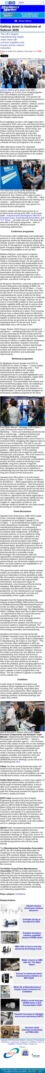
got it (40, 1071)
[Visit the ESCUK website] (37, 1057)
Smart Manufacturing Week (28, 218)
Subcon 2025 (6, 90)
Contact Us (33, 1044)
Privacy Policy (22, 1044)
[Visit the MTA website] (12, 1057)
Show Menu (25, 21)
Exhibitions (20, 894)
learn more (32, 1071)
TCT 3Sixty (5, 220)
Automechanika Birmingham (19, 215)
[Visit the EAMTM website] (26, 1057)
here (16, 675)
